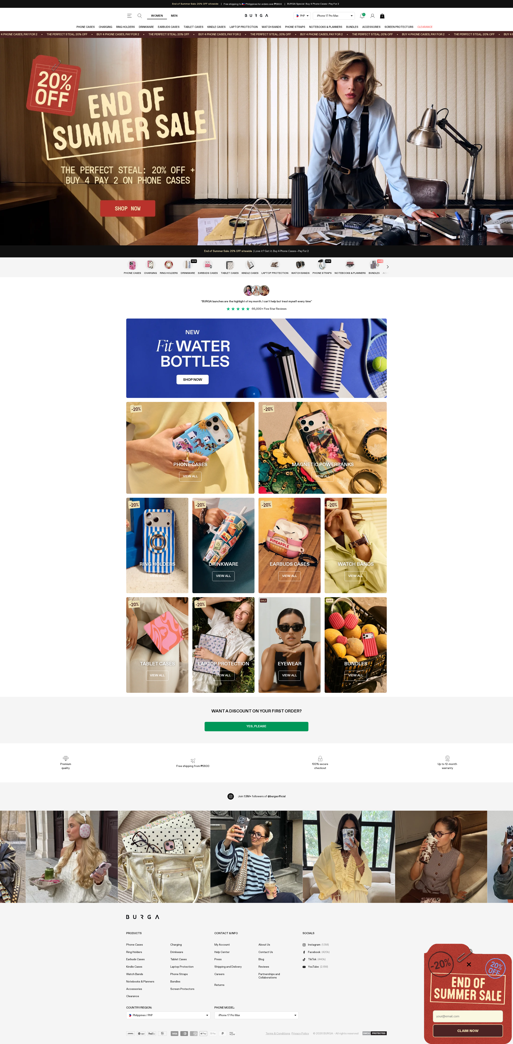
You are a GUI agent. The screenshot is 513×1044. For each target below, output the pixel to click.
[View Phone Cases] (132, 264)
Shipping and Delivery (228, 966)
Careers (219, 974)
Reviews (264, 966)
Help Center (222, 952)
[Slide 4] (256, 141)
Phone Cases (86, 27)
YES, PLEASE (256, 726)
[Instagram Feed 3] (441, 857)
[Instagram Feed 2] (349, 857)
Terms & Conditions (278, 1033)
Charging (105, 27)
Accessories (371, 27)
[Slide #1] (263, 237)
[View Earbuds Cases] (208, 264)
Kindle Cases (216, 27)
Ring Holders (125, 27)
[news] (362, 16)
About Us (264, 944)
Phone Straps (295, 27)
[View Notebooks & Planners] (350, 264)
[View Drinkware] (188, 264)
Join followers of (262, 796)
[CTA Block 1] (256, 358)
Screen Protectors (399, 27)
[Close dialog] (469, 964)
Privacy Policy (300, 1033)
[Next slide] (383, 267)
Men (174, 15)
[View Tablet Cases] (229, 264)
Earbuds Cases (169, 27)
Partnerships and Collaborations (269, 976)
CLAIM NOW (468, 1031)
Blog (261, 959)
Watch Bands (271, 27)
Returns (219, 985)
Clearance (425, 27)
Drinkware (146, 27)
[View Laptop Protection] (275, 264)
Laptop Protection (244, 27)
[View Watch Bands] (300, 264)
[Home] (256, 15)
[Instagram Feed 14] (164, 857)
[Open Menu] (129, 16)
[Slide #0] (250, 237)
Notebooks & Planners (325, 27)
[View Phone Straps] (322, 264)
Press (218, 959)
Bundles (352, 27)
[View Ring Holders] (169, 264)
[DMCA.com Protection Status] (375, 1033)
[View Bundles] (374, 264)
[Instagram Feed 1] (256, 857)
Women (157, 15)
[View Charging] (150, 264)
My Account (222, 944)
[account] (372, 16)
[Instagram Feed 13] (72, 857)
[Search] (140, 16)
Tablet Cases (193, 27)
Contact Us (266, 952)
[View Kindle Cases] (250, 264)
